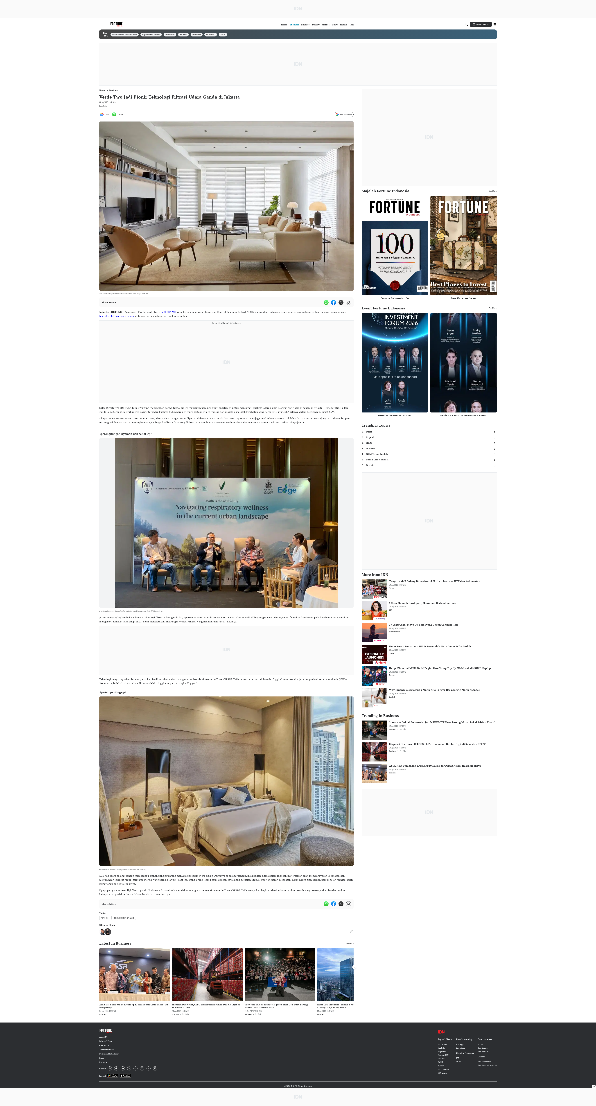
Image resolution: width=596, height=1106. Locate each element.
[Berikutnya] (354, 967)
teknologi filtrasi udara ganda (116, 316)
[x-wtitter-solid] (341, 302)
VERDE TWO (169, 312)
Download (102, 1075)
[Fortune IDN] (116, 24)
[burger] (495, 24)
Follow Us (102, 1068)
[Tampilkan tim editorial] (352, 932)
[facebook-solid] (333, 302)
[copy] (348, 302)
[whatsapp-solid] (326, 302)
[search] (466, 24)
